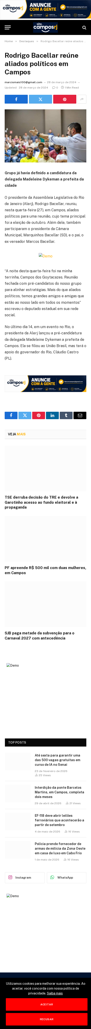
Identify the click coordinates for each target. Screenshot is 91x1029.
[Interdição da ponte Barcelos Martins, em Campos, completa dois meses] (18, 793)
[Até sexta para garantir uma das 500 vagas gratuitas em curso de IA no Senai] (18, 761)
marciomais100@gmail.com (23, 82)
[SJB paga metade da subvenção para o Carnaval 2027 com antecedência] (45, 604)
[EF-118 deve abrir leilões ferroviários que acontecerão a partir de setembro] (18, 821)
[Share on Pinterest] (64, 99)
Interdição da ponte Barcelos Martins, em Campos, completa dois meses (59, 792)
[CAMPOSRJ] (45, 27)
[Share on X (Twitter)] (40, 99)
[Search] (83, 27)
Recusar (47, 1019)
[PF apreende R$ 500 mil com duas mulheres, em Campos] (45, 539)
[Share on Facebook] (16, 99)
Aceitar (46, 1004)
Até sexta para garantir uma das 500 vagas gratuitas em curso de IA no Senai (57, 760)
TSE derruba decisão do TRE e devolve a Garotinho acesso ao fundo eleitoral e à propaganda (41, 502)
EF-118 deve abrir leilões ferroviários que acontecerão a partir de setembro (59, 820)
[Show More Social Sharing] (81, 99)
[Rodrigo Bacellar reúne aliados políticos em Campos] (45, 135)
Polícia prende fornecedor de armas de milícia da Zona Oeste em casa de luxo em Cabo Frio (60, 848)
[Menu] (8, 27)
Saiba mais (55, 993)
